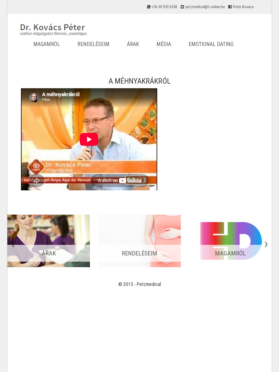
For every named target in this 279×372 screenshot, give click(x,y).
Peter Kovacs (243, 6)
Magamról (46, 44)
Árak (133, 44)
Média (163, 44)
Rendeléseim (93, 44)
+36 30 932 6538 (164, 6)
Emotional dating (211, 44)
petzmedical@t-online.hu (205, 6)
